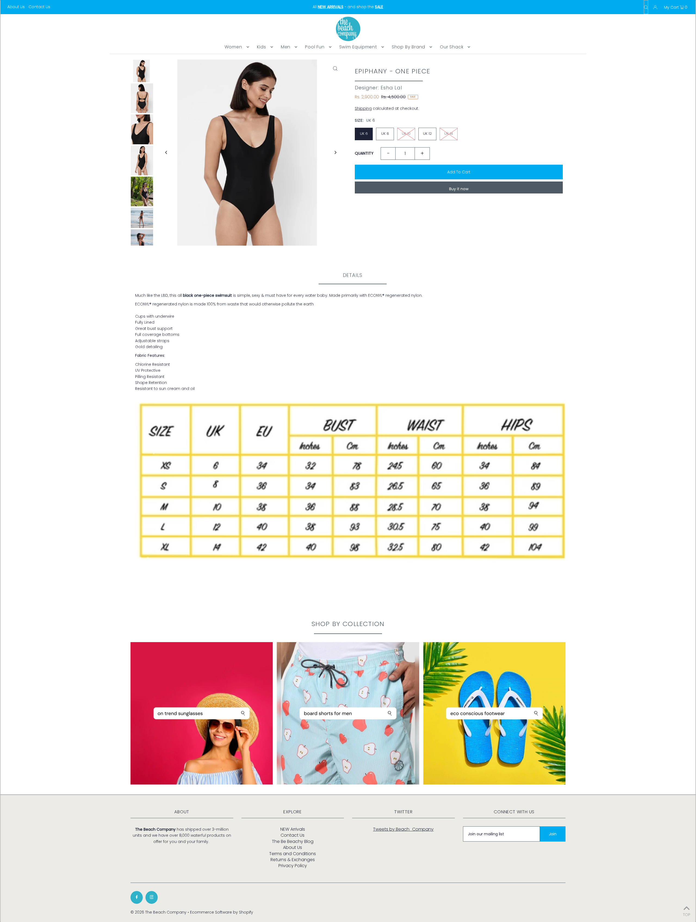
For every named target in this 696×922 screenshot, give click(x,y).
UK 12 (427, 133)
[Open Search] (646, 7)
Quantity (364, 153)
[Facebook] (136, 897)
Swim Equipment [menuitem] (358, 47)
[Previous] (166, 152)
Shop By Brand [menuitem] (408, 47)
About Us (16, 7)
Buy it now (458, 189)
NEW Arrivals (292, 829)
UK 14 (448, 133)
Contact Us (39, 7)
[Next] (335, 152)
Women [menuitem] (233, 47)
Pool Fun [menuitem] (314, 47)
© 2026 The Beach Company (158, 912)
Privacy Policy (292, 865)
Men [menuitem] (285, 47)
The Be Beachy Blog (292, 841)
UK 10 (406, 133)
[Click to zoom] (335, 68)
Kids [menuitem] (261, 47)
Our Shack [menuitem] (451, 47)
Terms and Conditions (292, 854)
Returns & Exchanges (293, 860)
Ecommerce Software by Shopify (221, 912)
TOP (686, 914)
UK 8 (385, 133)
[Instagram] (151, 897)
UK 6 (364, 133)
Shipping (363, 108)
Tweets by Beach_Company (403, 829)
